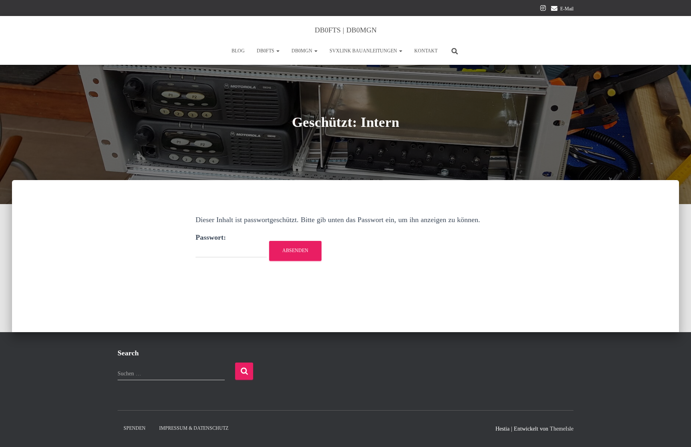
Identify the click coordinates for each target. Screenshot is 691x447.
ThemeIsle (561, 429)
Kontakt (425, 51)
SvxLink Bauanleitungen (364, 51)
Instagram (543, 9)
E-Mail (566, 9)
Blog (238, 51)
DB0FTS (266, 51)
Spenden (135, 428)
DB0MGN (303, 51)
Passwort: (211, 237)
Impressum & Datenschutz (193, 428)
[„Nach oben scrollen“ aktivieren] (675, 431)
